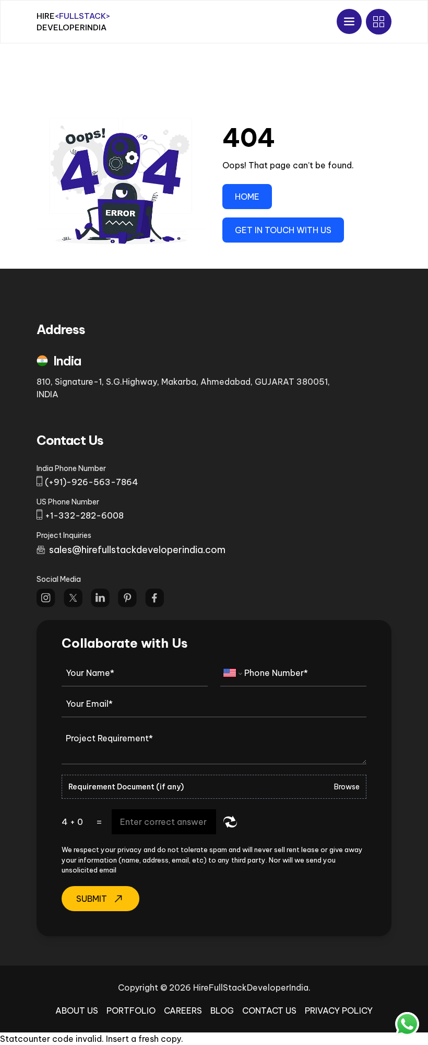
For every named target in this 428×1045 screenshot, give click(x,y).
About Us (76, 1010)
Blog (222, 1010)
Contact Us (269, 1010)
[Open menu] (349, 21)
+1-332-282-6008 (84, 515)
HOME (247, 196)
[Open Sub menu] (378, 22)
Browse (347, 786)
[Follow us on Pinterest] (127, 598)
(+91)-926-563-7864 (91, 482)
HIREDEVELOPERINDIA (73, 21)
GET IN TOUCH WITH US (283, 230)
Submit (91, 898)
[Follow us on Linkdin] (100, 598)
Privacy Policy (339, 1010)
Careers (183, 1010)
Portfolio (131, 1010)
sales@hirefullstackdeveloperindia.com (137, 550)
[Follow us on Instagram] (46, 598)
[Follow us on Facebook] (154, 598)
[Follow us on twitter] (73, 598)
